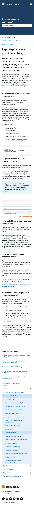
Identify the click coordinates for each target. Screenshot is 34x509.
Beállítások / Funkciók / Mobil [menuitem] (12, 396)
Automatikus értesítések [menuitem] (12, 446)
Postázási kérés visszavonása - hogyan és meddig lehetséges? (16, 355)
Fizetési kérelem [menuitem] (10, 457)
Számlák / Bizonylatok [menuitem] (10, 466)
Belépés (17, 491)
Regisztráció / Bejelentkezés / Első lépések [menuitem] (13, 384)
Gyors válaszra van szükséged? (11, 20)
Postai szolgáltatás (8, 44)
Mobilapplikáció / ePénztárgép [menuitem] (14, 403)
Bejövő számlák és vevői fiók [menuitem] (14, 410)
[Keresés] (30, 25)
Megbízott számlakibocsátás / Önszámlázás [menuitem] (14, 421)
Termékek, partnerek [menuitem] (11, 443)
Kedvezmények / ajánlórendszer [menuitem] (13, 476)
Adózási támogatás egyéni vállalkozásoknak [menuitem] (13, 461)
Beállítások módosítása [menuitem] (12, 450)
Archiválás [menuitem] (8, 429)
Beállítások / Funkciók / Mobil (11, 41)
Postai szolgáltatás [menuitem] (11, 433)
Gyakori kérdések (7, 37)
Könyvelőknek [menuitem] (7, 473)
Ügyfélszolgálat (7, 493)
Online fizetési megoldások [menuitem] (13, 426)
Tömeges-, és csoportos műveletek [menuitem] (16, 417)
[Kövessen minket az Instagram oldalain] (7, 498)
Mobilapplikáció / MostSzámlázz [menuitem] (15, 406)
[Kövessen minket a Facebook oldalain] (3, 498)
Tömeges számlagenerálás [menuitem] (13, 413)
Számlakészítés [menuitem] (9, 399)
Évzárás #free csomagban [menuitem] (13, 436)
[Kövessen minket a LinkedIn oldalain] (21, 498)
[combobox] (15, 25)
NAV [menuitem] (4, 389)
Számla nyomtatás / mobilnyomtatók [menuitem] (16, 439)
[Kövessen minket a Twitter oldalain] (10, 498)
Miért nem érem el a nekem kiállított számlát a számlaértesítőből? (14, 377)
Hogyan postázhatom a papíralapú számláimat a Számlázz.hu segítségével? (15, 361)
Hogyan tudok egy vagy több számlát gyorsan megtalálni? (14, 371)
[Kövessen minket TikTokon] (18, 498)
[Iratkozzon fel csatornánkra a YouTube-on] (14, 498)
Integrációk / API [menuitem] (8, 469)
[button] (30, 383)
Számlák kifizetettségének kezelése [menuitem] (16, 453)
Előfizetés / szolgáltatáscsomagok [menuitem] (13, 392)
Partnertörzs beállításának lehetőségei (12, 367)
